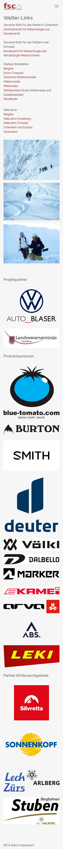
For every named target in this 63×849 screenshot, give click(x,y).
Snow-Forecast (13, 73)
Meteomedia (12, 81)
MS (6, 845)
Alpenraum (11, 131)
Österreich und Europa (18, 127)
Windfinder (11, 99)
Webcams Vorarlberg (17, 118)
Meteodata (11, 86)
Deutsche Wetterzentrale (20, 77)
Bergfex (9, 68)
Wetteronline (12, 90)
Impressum (27, 845)
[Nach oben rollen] (52, 838)
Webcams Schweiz (16, 123)
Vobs (14, 845)
